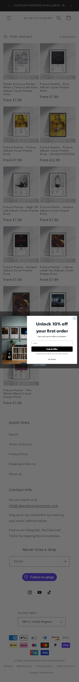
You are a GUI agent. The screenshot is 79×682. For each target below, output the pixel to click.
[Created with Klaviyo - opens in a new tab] (39, 365)
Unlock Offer (51, 349)
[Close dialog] (74, 318)
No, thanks (52, 359)
